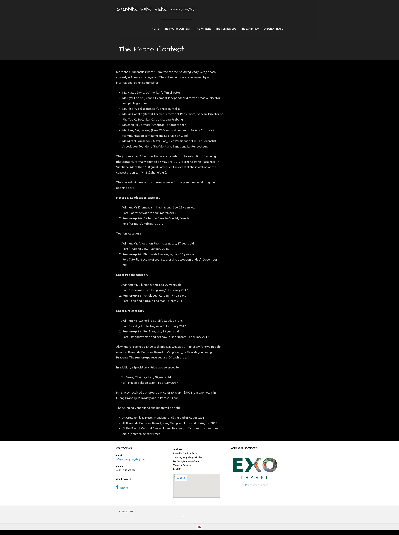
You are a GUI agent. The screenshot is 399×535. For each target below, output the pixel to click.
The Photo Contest (177, 28)
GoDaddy (180, 516)
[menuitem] (199, 527)
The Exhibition (249, 28)
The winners (203, 28)
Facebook (123, 488)
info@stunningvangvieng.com (130, 459)
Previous (227, 467)
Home (155, 28)
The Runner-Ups (226, 28)
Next (283, 467)
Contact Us (126, 511)
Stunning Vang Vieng (142, 9)
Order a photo (273, 28)
